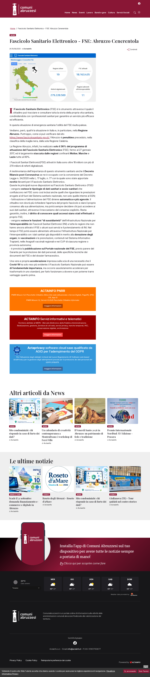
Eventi (82, 12)
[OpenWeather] (134, 594)
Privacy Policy (16, 660)
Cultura (111, 12)
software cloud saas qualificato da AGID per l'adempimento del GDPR (60, 349)
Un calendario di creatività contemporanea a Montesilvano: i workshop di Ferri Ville (57, 435)
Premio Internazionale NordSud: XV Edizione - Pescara (120, 433)
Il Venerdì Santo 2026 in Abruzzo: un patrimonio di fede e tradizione (89, 433)
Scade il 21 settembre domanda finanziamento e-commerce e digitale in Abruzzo (23, 503)
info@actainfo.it (74, 649)
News (74, 12)
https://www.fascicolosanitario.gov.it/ (29, 137)
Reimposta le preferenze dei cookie (56, 660)
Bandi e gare (100, 12)
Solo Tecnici (143, 671)
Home (67, 12)
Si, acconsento (130, 671)
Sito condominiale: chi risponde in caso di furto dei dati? (24, 433)
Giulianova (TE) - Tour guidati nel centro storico (123, 500)
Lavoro (89, 12)
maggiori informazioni (52, 306)
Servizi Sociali (123, 12)
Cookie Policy (31, 660)
